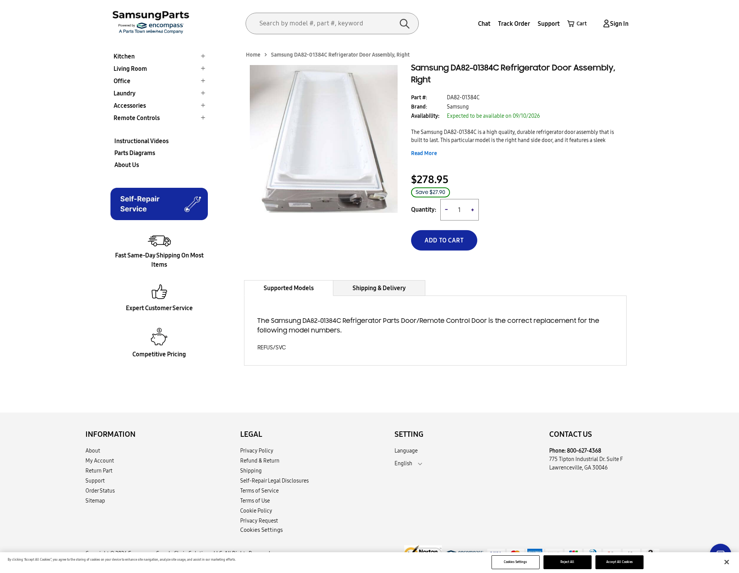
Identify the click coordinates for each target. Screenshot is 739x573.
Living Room (130, 68)
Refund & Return (259, 460)
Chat (484, 23)
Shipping (251, 470)
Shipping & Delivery (379, 288)
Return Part (98, 470)
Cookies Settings (515, 562)
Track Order (514, 23)
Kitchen (124, 56)
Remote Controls (137, 118)
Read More (424, 153)
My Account (99, 460)
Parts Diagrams (134, 153)
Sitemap (95, 501)
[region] (369, 562)
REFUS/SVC (271, 347)
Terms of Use (255, 501)
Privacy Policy (256, 450)
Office (122, 81)
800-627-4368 (584, 450)
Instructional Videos (141, 141)
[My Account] (605, 23)
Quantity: (423, 209)
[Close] (726, 562)
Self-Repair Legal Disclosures (274, 480)
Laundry (124, 93)
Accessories (130, 105)
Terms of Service (259, 490)
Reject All (567, 562)
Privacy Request (259, 521)
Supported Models (289, 288)
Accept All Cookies (619, 562)
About (92, 450)
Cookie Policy (256, 511)
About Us (126, 164)
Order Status (100, 490)
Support (549, 23)
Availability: (425, 116)
